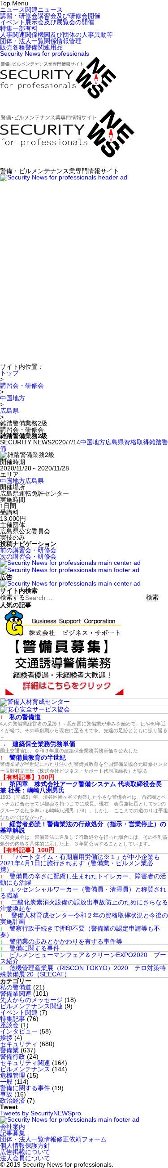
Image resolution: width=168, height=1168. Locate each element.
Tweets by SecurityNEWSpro (40, 1113)
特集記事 (12, 1018)
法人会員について (25, 1158)
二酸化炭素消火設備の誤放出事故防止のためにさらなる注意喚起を (84, 905)
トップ (9, 372)
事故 (6, 1094)
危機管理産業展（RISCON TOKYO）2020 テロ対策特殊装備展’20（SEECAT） (83, 971)
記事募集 (12, 1133)
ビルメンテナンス (25, 1069)
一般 (6, 1081)
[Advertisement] (84, 270)
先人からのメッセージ (31, 999)
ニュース (31, 9)
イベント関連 (19, 1012)
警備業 (9, 1050)
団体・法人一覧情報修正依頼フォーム (53, 1139)
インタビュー (19, 1031)
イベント (47, 22)
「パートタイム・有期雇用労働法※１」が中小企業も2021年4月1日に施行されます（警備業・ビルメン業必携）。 (80, 863)
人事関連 (56, 34)
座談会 (9, 1025)
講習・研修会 (50, 15)
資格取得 (136, 442)
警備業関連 (15, 993)
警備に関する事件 (30, 948)
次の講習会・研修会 (28, 556)
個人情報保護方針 (25, 1145)
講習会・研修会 (22, 385)
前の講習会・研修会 (28, 550)
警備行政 (12, 1056)
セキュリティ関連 (25, 1062)
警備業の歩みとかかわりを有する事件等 (61, 941)
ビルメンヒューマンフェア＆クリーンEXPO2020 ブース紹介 (83, 958)
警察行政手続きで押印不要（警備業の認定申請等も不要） (80, 931)
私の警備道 (15, 987)
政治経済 (12, 1100)
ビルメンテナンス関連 (31, 1006)
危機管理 (12, 1075)
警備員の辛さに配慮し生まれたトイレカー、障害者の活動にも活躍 (83, 879)
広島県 (9, 410)
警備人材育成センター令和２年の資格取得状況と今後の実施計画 (84, 918)
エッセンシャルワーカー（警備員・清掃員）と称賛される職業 (83, 892)
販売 (31, 47)
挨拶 (6, 1037)
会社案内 (12, 1126)
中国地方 (12, 398)
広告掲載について (25, 1151)
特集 (19, 28)
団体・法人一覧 (41, 41)
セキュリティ (19, 1043)
